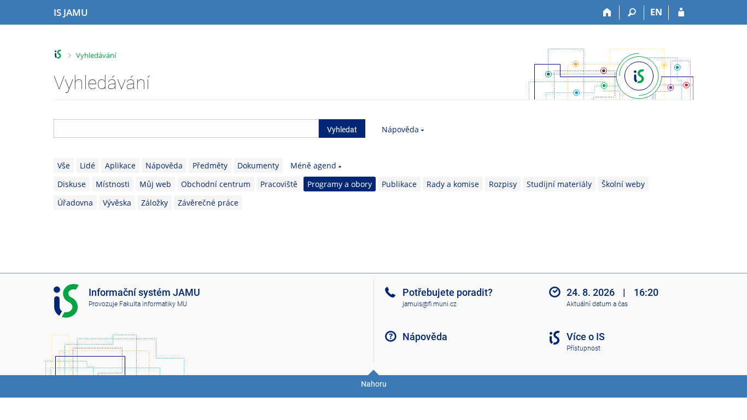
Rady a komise (453, 184)
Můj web (155, 184)
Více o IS (586, 336)
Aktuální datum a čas (597, 304)
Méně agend (313, 165)
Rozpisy (503, 184)
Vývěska (117, 202)
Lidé (87, 165)
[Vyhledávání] (632, 12)
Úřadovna (75, 202)
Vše (63, 165)
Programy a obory (339, 184)
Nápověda (400, 129)
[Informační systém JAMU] (58, 54)
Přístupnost (583, 348)
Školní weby (623, 184)
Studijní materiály (559, 184)
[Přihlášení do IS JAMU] (681, 12)
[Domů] (607, 12)
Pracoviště (278, 184)
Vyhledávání (96, 55)
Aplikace (120, 165)
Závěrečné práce (208, 202)
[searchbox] (186, 128)
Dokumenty (258, 165)
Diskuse (71, 184)
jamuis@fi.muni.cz (429, 304)
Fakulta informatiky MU (153, 304)
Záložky (154, 202)
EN (656, 12)
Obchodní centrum (215, 184)
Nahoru (374, 384)
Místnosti (113, 184)
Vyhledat (342, 129)
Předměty (209, 165)
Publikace (399, 184)
